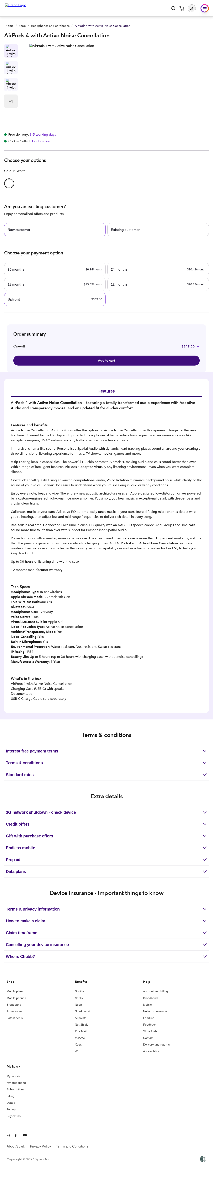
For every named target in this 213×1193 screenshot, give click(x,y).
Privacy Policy (40, 1146)
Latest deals (15, 1018)
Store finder (151, 1031)
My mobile (13, 1076)
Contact (148, 1038)
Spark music (83, 1011)
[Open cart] (182, 8)
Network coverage (155, 1011)
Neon (78, 1004)
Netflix (79, 998)
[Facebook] (16, 1135)
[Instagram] (8, 1135)
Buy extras (14, 1116)
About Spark (16, 1146)
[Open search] (173, 8)
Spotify (79, 991)
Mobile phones (16, 998)
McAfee (80, 1038)
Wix (77, 1051)
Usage (11, 1102)
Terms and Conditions (72, 1146)
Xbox (78, 1044)
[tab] (106, 391)
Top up (11, 1109)
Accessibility (151, 1051)
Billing (10, 1096)
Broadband (14, 1004)
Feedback (149, 1024)
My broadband (16, 1082)
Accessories (14, 1011)
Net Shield (81, 1024)
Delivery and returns (156, 1044)
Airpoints (80, 1018)
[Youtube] (25, 1135)
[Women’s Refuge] (203, 1159)
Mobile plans (15, 991)
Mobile (147, 1004)
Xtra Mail (81, 1031)
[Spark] (15, 7)
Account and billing (155, 991)
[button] (194, 8)
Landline (148, 1018)
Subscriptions (15, 1089)
